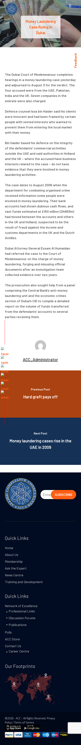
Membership (14, 561)
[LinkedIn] (4, 377)
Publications (18, 625)
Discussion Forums (22, 618)
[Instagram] (4, 368)
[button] (70, 6)
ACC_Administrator (40, 359)
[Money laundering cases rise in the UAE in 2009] (40, 441)
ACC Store (12, 639)
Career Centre (19, 651)
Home (9, 548)
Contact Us (13, 646)
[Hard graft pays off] (40, 394)
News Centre (14, 575)
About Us (11, 555)
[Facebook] (4, 351)
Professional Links (22, 611)
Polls (8, 632)
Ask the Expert (16, 568)
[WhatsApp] (4, 394)
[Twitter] (4, 359)
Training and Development (24, 582)
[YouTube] (4, 385)
